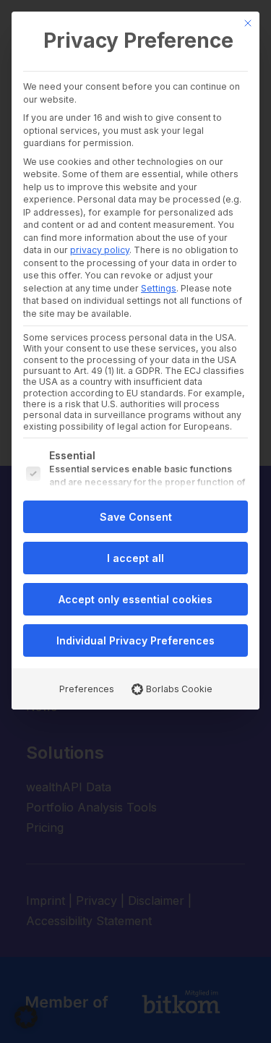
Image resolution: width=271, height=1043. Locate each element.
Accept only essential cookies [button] (135, 599)
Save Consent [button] (136, 517)
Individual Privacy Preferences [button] (135, 640)
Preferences (86, 689)
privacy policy (99, 249)
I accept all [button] (135, 558)
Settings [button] (158, 288)
